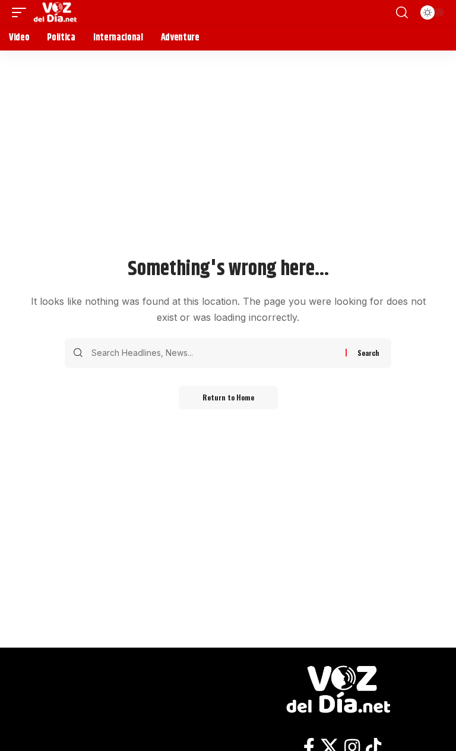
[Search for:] (214, 353)
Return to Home (228, 397)
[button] (22, 12)
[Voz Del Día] (56, 12)
